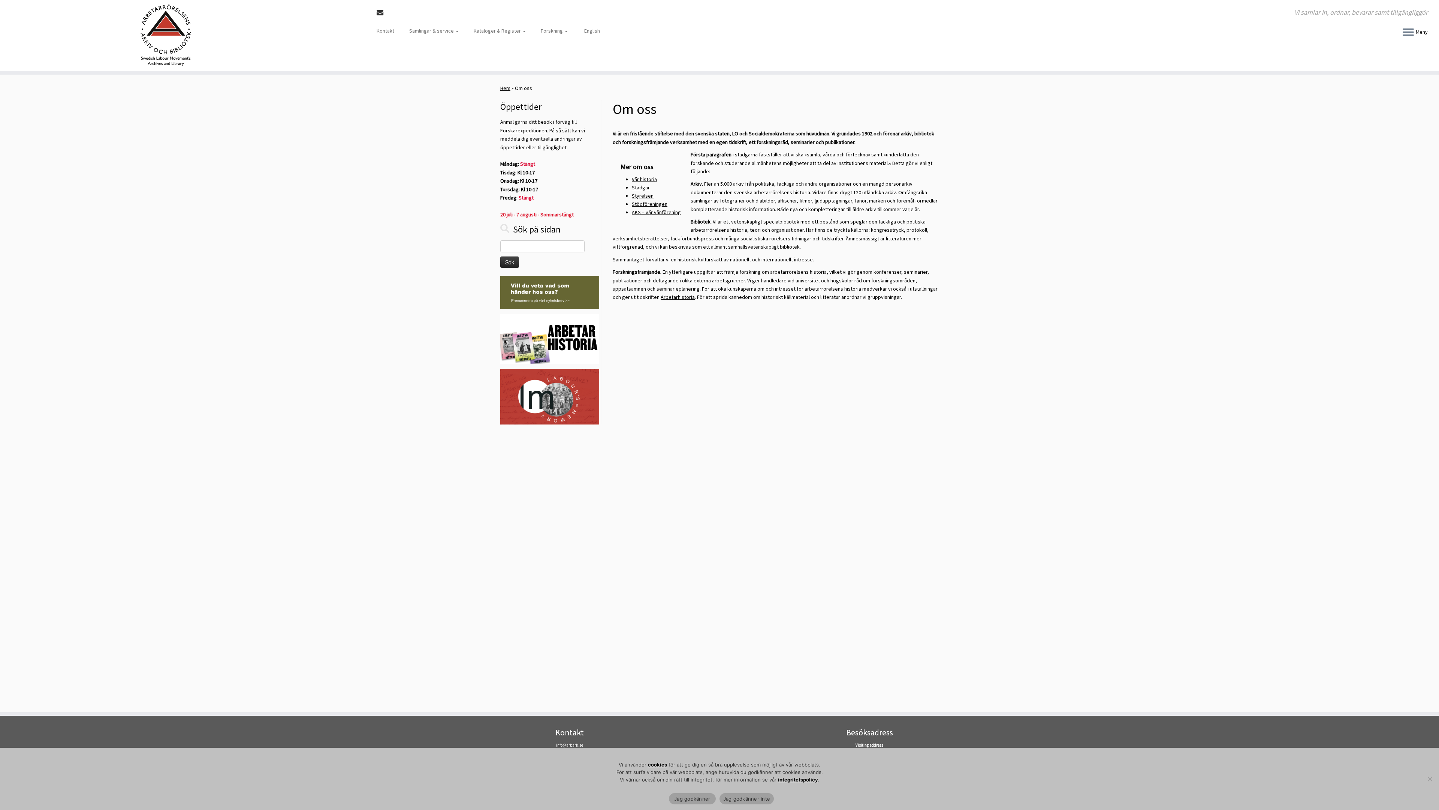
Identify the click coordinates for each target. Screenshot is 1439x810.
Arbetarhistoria (678, 297)
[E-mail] (382, 13)
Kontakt (385, 30)
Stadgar (641, 187)
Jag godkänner (692, 799)
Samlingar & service (432, 30)
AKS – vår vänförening (656, 212)
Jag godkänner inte (746, 799)
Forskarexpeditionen (523, 130)
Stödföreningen (649, 204)
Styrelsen (643, 195)
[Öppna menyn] (1408, 32)
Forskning (552, 30)
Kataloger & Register (498, 30)
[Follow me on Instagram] (403, 13)
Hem (505, 88)
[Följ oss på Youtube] (413, 13)
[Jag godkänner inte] (1429, 779)
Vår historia (644, 179)
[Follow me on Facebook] (393, 13)
